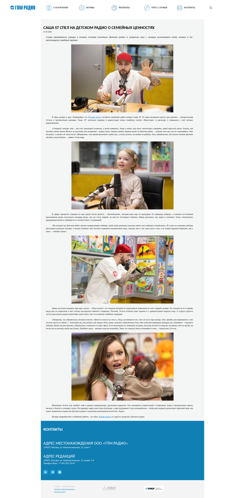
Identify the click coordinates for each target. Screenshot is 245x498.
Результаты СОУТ (59, 492)
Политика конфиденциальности (64, 489)
